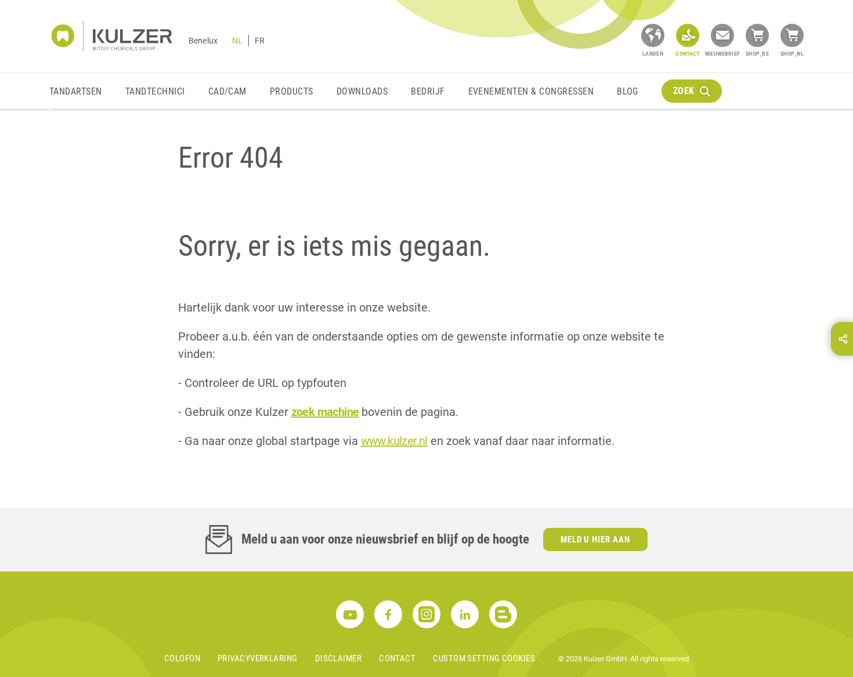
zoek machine (325, 412)
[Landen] (652, 35)
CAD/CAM (227, 91)
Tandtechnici (155, 91)
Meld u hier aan (596, 539)
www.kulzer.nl (394, 441)
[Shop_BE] (757, 35)
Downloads (362, 91)
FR (260, 40)
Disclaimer (338, 658)
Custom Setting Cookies (484, 658)
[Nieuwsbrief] (722, 35)
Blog (627, 91)
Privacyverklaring (258, 658)
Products (291, 91)
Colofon (182, 658)
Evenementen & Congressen (531, 91)
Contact (397, 658)
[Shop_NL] (792, 35)
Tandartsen (75, 91)
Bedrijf (427, 91)
